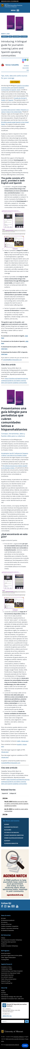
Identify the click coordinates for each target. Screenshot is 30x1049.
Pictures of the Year (6, 924)
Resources (4, 944)
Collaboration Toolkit (6, 969)
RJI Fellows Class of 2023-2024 (25, 68)
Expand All (5, 793)
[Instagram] (23, 62)
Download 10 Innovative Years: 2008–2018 (12, 998)
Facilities (3, 992)
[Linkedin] (25, 60)
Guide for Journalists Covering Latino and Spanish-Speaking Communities (15, 88)
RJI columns (7, 830)
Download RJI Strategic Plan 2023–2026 (11, 996)
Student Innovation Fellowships (9, 946)
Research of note (5, 981)
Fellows (3, 938)
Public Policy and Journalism (8, 979)
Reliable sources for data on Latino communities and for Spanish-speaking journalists (16, 804)
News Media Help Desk (7, 975)
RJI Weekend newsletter (11, 843)
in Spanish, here (15, 90)
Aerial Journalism (5, 953)
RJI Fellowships (6, 935)
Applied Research (6, 964)
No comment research (7, 977)
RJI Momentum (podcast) (11, 827)
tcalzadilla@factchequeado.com (12, 360)
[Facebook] (23, 60)
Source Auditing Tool (6, 983)
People (3, 990)
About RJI (4, 988)
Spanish (10, 100)
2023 (4, 814)
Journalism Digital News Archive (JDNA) (11, 955)
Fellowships (24, 36)
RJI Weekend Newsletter (7, 930)
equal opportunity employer (12, 1044)
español (19, 744)
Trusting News (5, 959)
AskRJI (25, 1045)
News (10, 36)
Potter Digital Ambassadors (8, 957)
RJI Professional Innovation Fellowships (11, 940)
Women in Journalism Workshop (13, 838)
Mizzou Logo (2, 5)
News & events (6, 915)
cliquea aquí (24, 741)
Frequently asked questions (8, 942)
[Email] (27, 60)
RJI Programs (5, 951)
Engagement (16, 36)
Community (4, 36)
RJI (13, 5)
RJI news (6, 824)
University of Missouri (11, 7)
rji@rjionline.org (6, 1016)
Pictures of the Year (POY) (11, 832)
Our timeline (4, 994)
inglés (18, 741)
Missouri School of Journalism (9, 1)
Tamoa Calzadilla (12, 65)
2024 (4, 798)
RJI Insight (7, 840)
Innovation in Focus (6, 967)
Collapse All (13, 793)
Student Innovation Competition (14, 835)
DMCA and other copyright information (15, 1039)
